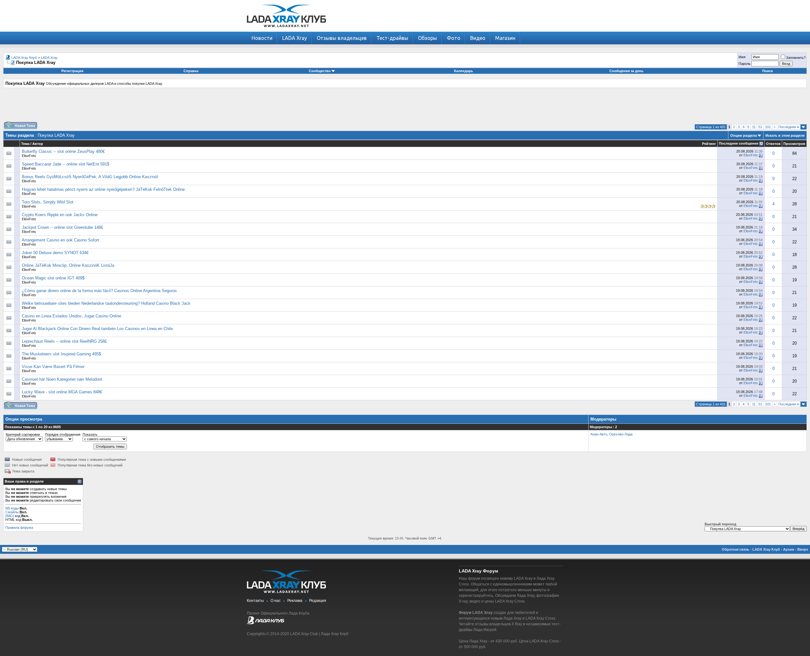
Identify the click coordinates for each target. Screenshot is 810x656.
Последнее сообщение (738, 143)
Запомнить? (796, 57)
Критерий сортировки (23, 434)
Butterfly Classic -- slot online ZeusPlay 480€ (63, 151)
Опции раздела (743, 135)
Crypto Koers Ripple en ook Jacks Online (59, 214)
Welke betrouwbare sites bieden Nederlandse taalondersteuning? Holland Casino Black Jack (106, 303)
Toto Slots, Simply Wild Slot (47, 202)
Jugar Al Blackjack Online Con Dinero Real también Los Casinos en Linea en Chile (97, 328)
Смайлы (12, 512)
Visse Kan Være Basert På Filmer (53, 366)
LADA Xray (294, 38)
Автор (37, 144)
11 (754, 127)
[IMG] (9, 516)
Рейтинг (709, 144)
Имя (741, 57)
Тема (25, 144)
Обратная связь (735, 549)
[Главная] (286, 30)
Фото (453, 38)
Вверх (802, 549)
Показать (90, 434)
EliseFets (29, 156)
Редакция (317, 600)
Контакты (255, 600)
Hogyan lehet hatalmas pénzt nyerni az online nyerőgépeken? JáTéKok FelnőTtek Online (103, 189)
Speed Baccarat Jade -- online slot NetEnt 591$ (65, 164)
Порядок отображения (62, 434)
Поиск (767, 71)
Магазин (505, 38)
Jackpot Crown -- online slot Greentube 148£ (62, 227)
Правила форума (19, 527)
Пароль (744, 64)
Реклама (294, 600)
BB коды (12, 508)
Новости (262, 38)
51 (760, 127)
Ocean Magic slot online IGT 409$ (53, 278)
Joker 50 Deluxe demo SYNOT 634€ (55, 252)
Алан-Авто (598, 434)
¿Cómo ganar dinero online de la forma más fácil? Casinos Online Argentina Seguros (99, 290)
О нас (276, 600)
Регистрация (72, 71)
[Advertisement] (405, 107)
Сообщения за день (626, 71)
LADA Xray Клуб (24, 57)
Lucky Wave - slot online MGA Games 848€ (62, 392)
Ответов (773, 144)
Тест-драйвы (392, 38)
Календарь (463, 71)
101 (768, 127)
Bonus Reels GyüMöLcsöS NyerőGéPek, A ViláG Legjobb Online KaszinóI (90, 176)
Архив (788, 549)
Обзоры (427, 38)
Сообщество (320, 71)
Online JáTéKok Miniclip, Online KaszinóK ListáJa (68, 265)
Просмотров (794, 144)
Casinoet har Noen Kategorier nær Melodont (62, 379)
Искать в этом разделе (785, 135)
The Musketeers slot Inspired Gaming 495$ (61, 354)
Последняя (788, 127)
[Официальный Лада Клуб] (265, 623)
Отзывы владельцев (342, 38)
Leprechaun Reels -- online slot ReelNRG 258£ (64, 341)
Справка (191, 71)
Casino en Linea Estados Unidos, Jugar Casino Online (71, 316)
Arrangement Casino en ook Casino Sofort (60, 240)
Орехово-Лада (620, 434)
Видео (477, 38)
